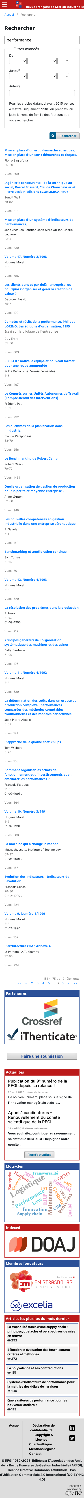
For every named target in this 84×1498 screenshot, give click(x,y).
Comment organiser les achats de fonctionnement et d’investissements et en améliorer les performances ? (37, 774)
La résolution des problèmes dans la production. (42, 607)
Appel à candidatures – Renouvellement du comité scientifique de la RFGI (34, 1117)
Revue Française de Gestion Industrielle (55, 7)
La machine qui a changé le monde (31, 844)
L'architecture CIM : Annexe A (27, 946)
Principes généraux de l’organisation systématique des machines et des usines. (36, 642)
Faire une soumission (42, 1056)
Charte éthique (40, 1444)
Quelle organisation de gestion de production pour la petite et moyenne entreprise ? (39, 488)
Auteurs (14, 86)
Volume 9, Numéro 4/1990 (24, 913)
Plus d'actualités (39, 1154)
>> (75, 983)
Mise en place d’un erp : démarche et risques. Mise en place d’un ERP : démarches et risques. (40, 152)
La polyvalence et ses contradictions (35, 1368)
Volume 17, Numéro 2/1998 (25, 256)
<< (19, 983)
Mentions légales (42, 1449)
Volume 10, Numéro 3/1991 (25, 811)
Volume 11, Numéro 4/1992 (25, 672)
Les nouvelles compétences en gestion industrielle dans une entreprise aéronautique (39, 521)
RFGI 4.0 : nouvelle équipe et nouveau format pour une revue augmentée (39, 363)
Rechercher (68, 136)
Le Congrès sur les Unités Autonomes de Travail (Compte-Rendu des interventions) (41, 395)
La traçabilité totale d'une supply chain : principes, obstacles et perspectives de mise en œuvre (41, 1331)
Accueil (9, 14)
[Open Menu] (4, 4)
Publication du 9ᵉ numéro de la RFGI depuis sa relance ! (37, 1083)
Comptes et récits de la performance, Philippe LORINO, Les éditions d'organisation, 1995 (39, 326)
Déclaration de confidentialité (42, 1427)
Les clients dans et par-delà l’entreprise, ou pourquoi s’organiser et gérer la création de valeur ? (38, 289)
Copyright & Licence (43, 1437)
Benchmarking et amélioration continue (35, 551)
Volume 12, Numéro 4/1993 (25, 579)
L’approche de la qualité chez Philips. (33, 742)
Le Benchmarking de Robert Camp (31, 458)
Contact (35, 1453)
